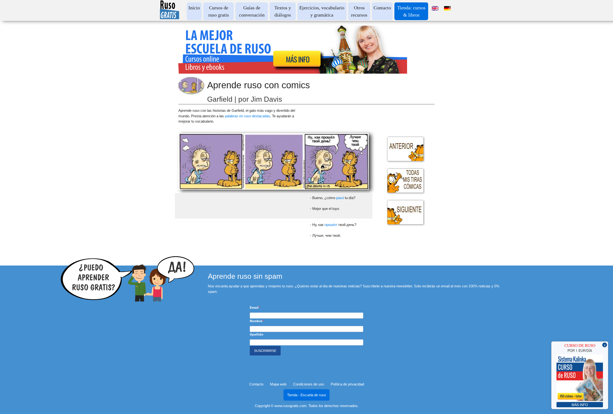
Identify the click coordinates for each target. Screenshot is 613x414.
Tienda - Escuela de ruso (306, 395)
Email (254, 307)
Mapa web (278, 384)
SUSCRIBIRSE (265, 351)
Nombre (256, 321)
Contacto (382, 7)
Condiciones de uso (308, 384)
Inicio (194, 7)
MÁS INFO (580, 404)
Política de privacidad (347, 384)
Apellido (256, 334)
